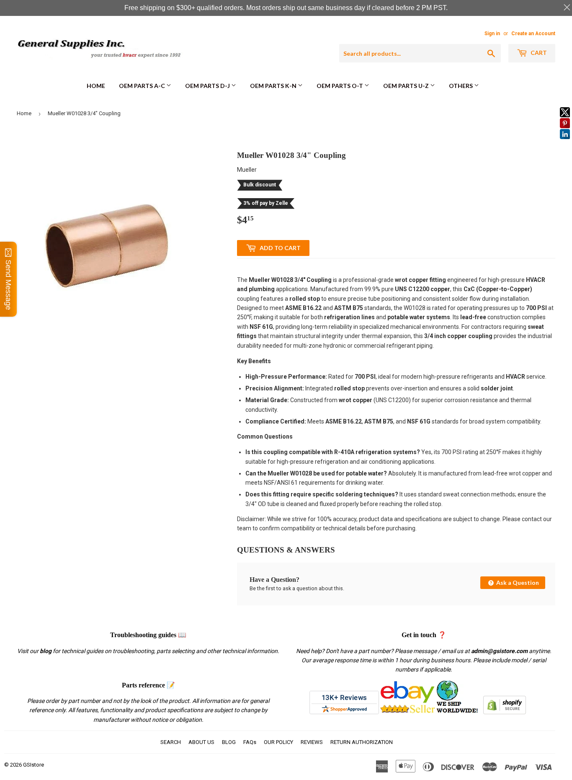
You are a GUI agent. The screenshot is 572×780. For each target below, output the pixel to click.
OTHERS (461, 85)
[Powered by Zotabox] (565, 143)
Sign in (492, 33)
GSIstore (33, 765)
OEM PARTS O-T (340, 85)
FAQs (249, 742)
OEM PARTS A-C (142, 85)
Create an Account (533, 33)
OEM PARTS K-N (274, 85)
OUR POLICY (278, 742)
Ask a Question (517, 582)
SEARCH (170, 742)
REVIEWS (312, 742)
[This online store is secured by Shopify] (504, 712)
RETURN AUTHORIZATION (361, 742)
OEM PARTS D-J (208, 85)
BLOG (229, 742)
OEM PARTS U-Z (406, 85)
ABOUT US (201, 742)
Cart (538, 52)
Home (96, 85)
